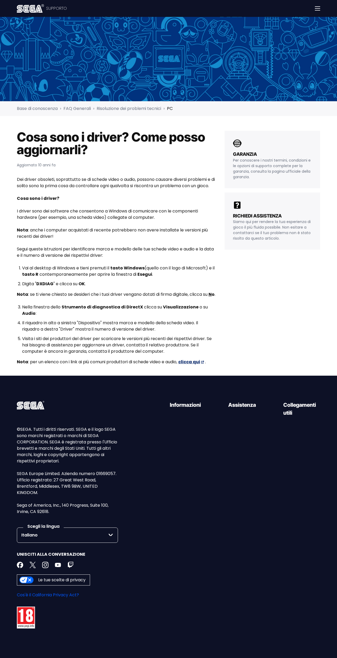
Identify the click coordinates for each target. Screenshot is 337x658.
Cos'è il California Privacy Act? (48, 595)
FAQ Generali (77, 108)
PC (170, 108)
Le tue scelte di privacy (62, 580)
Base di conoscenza (37, 108)
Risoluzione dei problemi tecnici (129, 108)
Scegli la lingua (43, 526)
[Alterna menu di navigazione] (317, 8)
